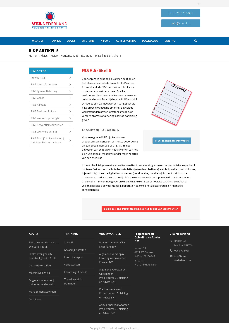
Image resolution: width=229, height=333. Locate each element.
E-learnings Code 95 (75, 272)
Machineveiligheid (39, 273)
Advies (44, 55)
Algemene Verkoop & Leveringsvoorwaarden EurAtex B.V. (112, 258)
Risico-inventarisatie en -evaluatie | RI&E (76, 55)
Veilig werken (72, 264)
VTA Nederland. (109, 328)
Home (33, 55)
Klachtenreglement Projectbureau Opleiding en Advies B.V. (113, 293)
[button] (195, 41)
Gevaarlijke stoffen (40, 265)
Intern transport (73, 257)
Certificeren (35, 299)
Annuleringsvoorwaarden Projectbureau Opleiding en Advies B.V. (114, 309)
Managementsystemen (42, 291)
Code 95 (68, 242)
